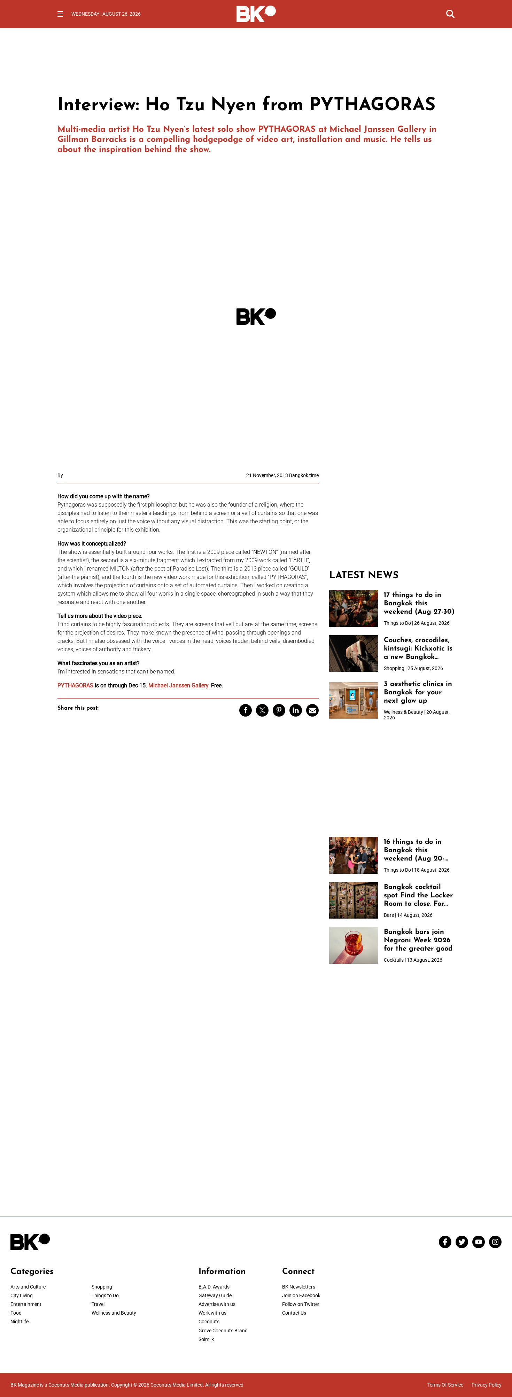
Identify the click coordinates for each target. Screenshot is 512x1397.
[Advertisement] (392, 516)
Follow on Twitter (300, 1304)
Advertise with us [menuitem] (217, 1304)
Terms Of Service (445, 1385)
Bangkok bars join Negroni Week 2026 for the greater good (418, 940)
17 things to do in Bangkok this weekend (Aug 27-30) (419, 603)
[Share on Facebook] (245, 710)
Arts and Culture (28, 1287)
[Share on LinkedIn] (295, 710)
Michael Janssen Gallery (377, 130)
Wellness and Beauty (114, 1313)
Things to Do (105, 1295)
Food (16, 1313)
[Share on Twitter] (262, 710)
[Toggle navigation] (60, 14)
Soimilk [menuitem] (206, 1339)
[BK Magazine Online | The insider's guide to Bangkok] (256, 13)
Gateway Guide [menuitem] (215, 1295)
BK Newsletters (298, 1287)
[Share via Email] (312, 710)
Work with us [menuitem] (212, 1313)
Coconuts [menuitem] (209, 1321)
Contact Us (294, 1313)
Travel (98, 1304)
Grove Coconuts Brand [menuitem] (223, 1330)
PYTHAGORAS (287, 130)
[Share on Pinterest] (279, 710)
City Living (21, 1295)
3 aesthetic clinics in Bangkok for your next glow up (418, 692)
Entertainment (25, 1304)
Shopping (102, 1287)
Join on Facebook (301, 1295)
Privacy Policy (487, 1385)
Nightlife (19, 1321)
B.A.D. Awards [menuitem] (214, 1287)
